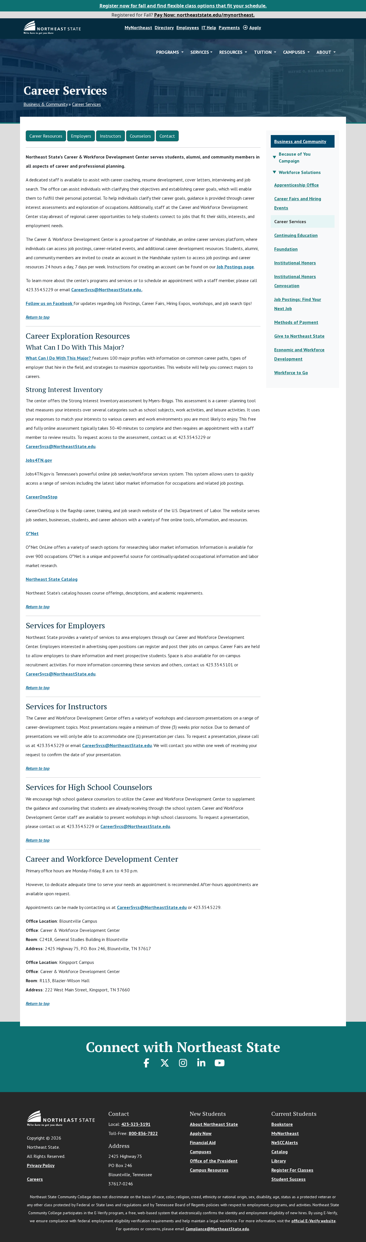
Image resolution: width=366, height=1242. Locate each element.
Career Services (86, 104)
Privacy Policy (41, 1165)
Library (278, 1161)
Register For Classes (292, 1170)
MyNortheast (138, 27)
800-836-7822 (143, 1133)
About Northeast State (214, 1124)
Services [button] (199, 52)
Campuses (200, 1151)
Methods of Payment (296, 322)
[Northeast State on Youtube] (219, 1063)
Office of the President (214, 1161)
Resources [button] (231, 52)
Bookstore (282, 1124)
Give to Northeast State (299, 336)
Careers (35, 1179)
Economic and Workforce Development (299, 354)
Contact (167, 136)
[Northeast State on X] (164, 1063)
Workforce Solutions (300, 172)
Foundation (286, 249)
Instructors (110, 136)
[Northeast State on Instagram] (183, 1063)
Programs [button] (168, 52)
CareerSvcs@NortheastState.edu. (106, 289)
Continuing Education (296, 235)
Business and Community (300, 141)
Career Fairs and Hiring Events (297, 203)
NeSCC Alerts (284, 1142)
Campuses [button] (294, 52)
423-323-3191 (135, 1124)
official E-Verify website (313, 1220)
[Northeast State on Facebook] (146, 1063)
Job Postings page (235, 267)
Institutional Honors (295, 263)
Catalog (279, 1151)
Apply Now (201, 1133)
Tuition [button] (263, 52)
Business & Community (45, 104)
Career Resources (45, 136)
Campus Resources (209, 1170)
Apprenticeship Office (296, 185)
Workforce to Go (291, 372)
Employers (81, 136)
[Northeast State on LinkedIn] (201, 1063)
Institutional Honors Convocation (295, 281)
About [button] (324, 52)
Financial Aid (203, 1142)
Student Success (288, 1179)
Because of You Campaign (295, 157)
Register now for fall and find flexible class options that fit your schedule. (183, 6)
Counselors (140, 136)
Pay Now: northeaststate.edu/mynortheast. (204, 15)
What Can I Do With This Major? (59, 358)
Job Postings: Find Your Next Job (297, 303)
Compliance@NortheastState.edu (217, 1228)
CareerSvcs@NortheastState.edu (61, 446)
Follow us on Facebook (49, 303)
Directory (164, 27)
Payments (229, 27)
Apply (255, 27)
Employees (187, 27)
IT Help (209, 27)
